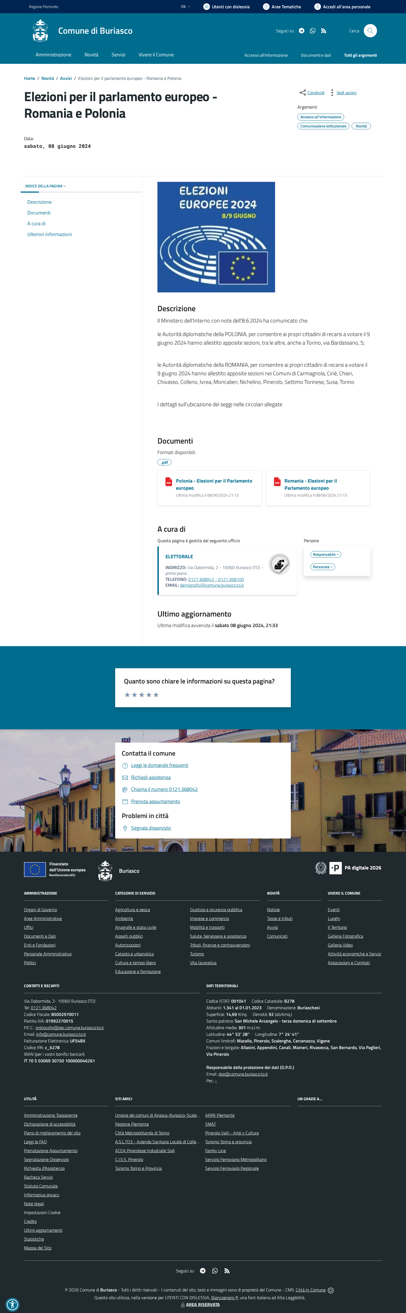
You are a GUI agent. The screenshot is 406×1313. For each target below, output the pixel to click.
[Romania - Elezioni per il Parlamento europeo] (277, 481)
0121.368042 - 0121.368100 (216, 579)
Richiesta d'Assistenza (44, 1168)
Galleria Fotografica (345, 936)
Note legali (34, 1203)
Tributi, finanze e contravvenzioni (220, 945)
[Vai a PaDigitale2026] (348, 867)
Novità (47, 78)
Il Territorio (337, 927)
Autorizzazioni (128, 945)
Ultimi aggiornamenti (43, 1230)
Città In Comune (311, 1289)
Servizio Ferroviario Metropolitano (236, 1159)
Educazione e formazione (138, 971)
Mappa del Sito (37, 1247)
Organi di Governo (40, 909)
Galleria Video (340, 945)
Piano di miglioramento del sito (52, 1132)
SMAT (210, 1124)
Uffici (28, 927)
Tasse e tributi (279, 918)
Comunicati (277, 936)
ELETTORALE (179, 556)
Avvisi (66, 78)
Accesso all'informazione (266, 55)
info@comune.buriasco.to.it (61, 1034)
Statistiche (34, 1239)
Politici (30, 962)
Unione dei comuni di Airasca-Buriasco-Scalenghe (160, 1115)
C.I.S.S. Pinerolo (129, 1159)
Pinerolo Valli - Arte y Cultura (232, 1132)
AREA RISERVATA (203, 1304)
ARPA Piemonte (219, 1115)
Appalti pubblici (129, 936)
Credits (30, 1221)
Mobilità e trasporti (207, 927)
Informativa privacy (41, 1194)
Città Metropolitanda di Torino (142, 1132)
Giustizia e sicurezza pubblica (216, 909)
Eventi (334, 909)
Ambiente (124, 918)
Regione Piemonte (43, 6)
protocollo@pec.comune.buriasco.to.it (70, 1027)
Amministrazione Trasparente (51, 1115)
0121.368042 (44, 1007)
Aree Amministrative (43, 918)
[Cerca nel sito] (370, 30)
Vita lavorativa (203, 962)
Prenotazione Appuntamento (50, 1150)
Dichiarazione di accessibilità (49, 1124)
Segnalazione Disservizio (46, 1159)
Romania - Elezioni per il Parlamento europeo (310, 484)
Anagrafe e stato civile (135, 927)
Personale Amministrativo (48, 953)
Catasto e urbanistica (134, 953)
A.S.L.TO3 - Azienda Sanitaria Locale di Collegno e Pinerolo (168, 1141)
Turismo (197, 953)
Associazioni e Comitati (349, 962)
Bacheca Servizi (38, 1177)
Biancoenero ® (224, 1297)
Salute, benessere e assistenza (218, 936)
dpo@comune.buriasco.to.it (243, 1074)
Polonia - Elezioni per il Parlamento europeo (214, 484)
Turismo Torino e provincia (228, 1141)
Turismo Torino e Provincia (138, 1168)
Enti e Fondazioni (40, 945)
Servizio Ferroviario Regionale (232, 1168)
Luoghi (334, 918)
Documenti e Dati (40, 936)
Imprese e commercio (209, 918)
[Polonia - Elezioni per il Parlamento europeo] (168, 481)
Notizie (273, 909)
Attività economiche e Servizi (354, 953)
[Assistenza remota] (330, 1289)
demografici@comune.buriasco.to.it (212, 585)
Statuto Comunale (41, 1186)
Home (29, 78)
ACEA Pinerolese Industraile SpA (145, 1150)
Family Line (215, 1150)
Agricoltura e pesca (132, 909)
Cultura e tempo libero (135, 962)
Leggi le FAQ (35, 1141)
